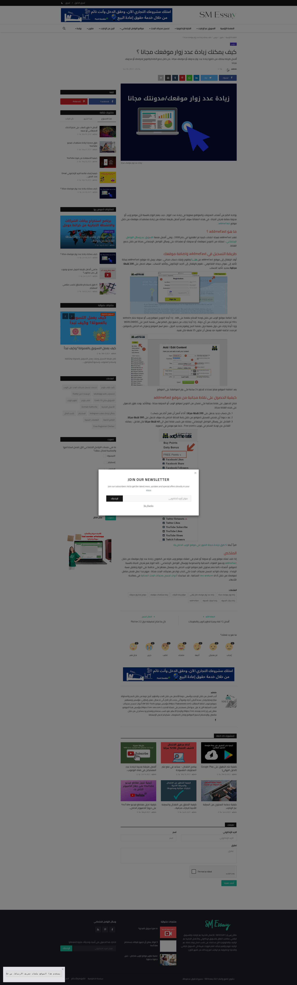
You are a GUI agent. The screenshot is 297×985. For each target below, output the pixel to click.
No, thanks (148, 506)
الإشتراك (114, 499)
